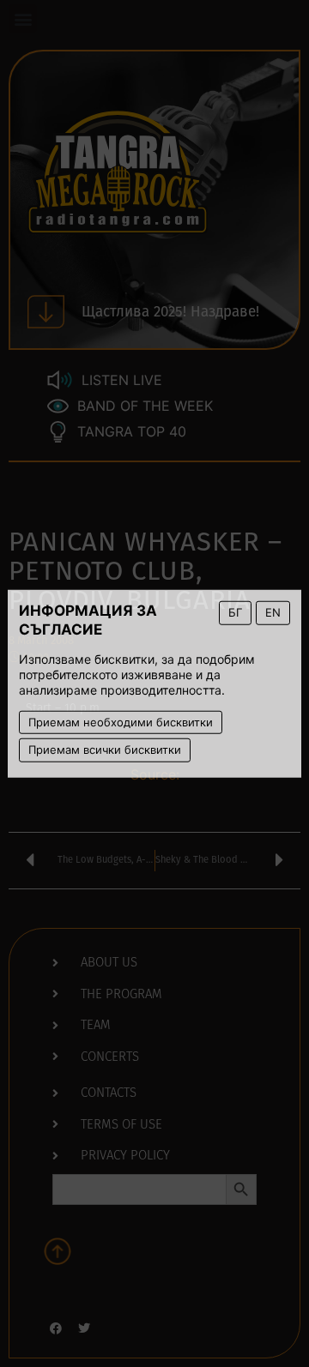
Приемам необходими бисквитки (120, 721)
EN (273, 612)
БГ (235, 612)
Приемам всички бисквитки (104, 749)
